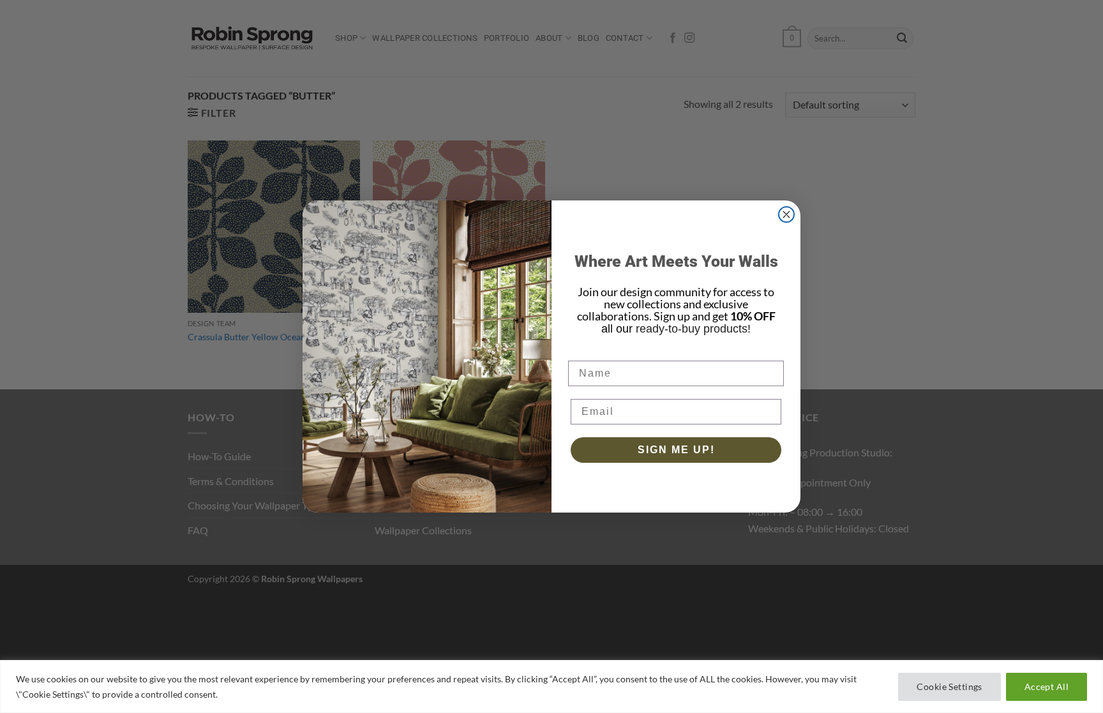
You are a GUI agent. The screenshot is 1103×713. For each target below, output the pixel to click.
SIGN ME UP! (676, 449)
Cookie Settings (949, 686)
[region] (551, 686)
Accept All (1046, 686)
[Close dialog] (786, 214)
